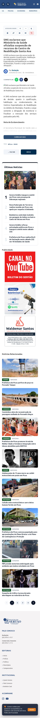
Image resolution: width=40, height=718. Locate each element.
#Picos (10, 144)
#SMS (16, 144)
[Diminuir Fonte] (26, 28)
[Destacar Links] (13, 33)
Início (28, 152)
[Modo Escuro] (31, 28)
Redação (15, 70)
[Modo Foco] (19, 33)
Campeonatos (8, 668)
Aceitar (32, 709)
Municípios (33, 11)
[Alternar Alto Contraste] (7, 33)
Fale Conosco (7, 683)
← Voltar (11, 152)
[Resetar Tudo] (31, 33)
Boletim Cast (7, 686)
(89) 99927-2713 (7, 643)
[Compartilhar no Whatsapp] (16, 79)
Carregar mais (20, 137)
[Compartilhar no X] (26, 79)
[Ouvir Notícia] (25, 33)
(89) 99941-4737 (7, 637)
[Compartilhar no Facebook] (21, 79)
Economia (21, 11)
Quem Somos (7, 680)
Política (6, 662)
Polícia (10, 11)
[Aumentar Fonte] (20, 28)
